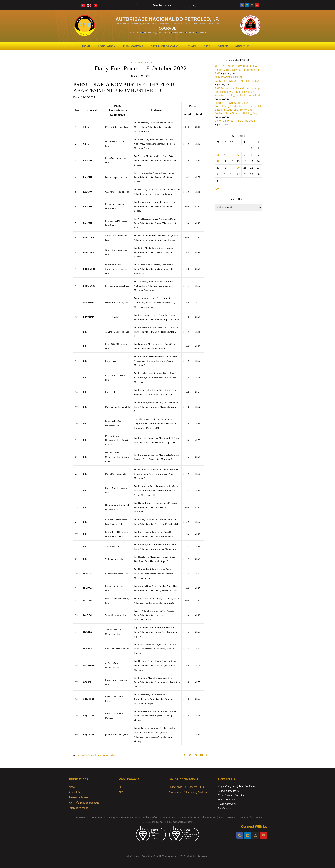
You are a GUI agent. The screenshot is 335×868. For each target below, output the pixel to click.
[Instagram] (252, 5)
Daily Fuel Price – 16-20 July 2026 (235, 120)
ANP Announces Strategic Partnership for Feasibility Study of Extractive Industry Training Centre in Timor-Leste (238, 91)
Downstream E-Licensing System (187, 792)
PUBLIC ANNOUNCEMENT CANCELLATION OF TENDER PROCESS (237, 78)
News (72, 787)
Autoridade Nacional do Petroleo (96, 755)
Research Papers (78, 797)
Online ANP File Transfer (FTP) (186, 787)
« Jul (217, 188)
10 (218, 161)
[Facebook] (242, 5)
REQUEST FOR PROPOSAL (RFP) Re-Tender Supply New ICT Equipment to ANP (237, 69)
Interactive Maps (78, 808)
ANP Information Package (84, 802)
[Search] (194, 5)
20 (238, 167)
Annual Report (77, 792)
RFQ (121, 792)
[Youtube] (257, 5)
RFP (121, 787)
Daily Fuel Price (141, 62)
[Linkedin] (247, 5)
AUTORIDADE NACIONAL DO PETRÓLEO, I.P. (167, 19)
